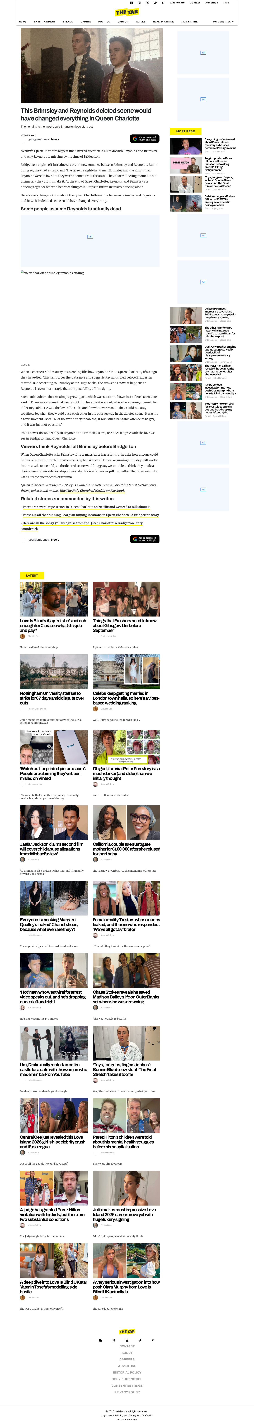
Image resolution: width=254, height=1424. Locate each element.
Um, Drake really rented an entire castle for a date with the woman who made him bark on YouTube (53, 1069)
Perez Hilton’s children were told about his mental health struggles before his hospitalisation (123, 1142)
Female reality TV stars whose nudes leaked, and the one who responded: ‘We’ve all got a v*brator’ (126, 924)
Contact (195, 2)
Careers (127, 1359)
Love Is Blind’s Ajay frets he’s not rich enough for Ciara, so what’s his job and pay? (53, 625)
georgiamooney (39, 139)
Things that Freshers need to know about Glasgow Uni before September (125, 625)
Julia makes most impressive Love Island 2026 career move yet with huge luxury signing (124, 1214)
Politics (104, 22)
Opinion (123, 22)
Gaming (86, 22)
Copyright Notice (127, 1379)
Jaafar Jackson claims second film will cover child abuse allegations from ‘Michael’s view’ (51, 849)
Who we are (177, 2)
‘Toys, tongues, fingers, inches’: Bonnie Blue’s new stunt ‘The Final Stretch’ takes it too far (124, 1069)
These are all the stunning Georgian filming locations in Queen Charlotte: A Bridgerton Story (91, 515)
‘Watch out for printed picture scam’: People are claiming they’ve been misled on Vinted (53, 773)
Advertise (211, 2)
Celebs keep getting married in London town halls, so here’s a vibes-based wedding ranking (126, 698)
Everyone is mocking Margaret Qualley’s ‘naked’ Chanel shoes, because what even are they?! (49, 924)
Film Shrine (190, 22)
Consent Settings (127, 1385)
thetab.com (121, 1411)
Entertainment (44, 22)
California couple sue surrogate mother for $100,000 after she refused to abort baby (126, 849)
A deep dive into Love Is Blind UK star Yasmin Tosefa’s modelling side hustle (53, 1287)
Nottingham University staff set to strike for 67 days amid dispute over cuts (52, 698)
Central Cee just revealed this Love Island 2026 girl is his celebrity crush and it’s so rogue (53, 1142)
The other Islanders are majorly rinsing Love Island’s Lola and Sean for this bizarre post (220, 332)
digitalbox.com (130, 1419)
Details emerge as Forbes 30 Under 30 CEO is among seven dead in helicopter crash (220, 201)
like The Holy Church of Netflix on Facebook (92, 491)
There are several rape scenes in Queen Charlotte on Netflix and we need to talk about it (86, 507)
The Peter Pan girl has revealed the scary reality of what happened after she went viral (219, 370)
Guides (141, 22)
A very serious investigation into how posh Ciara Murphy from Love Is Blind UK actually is (126, 1287)
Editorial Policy (127, 1372)
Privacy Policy (127, 1392)
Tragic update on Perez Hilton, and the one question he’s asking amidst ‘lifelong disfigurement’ (218, 164)
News (22, 22)
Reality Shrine (163, 22)
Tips (226, 2)
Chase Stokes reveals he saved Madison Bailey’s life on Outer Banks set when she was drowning (126, 997)
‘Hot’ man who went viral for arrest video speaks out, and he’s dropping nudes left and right (53, 997)
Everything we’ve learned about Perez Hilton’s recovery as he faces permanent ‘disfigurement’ (220, 144)
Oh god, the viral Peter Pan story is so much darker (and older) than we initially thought (126, 773)
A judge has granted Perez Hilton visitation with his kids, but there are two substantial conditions (52, 1214)
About (127, 1353)
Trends (68, 22)
